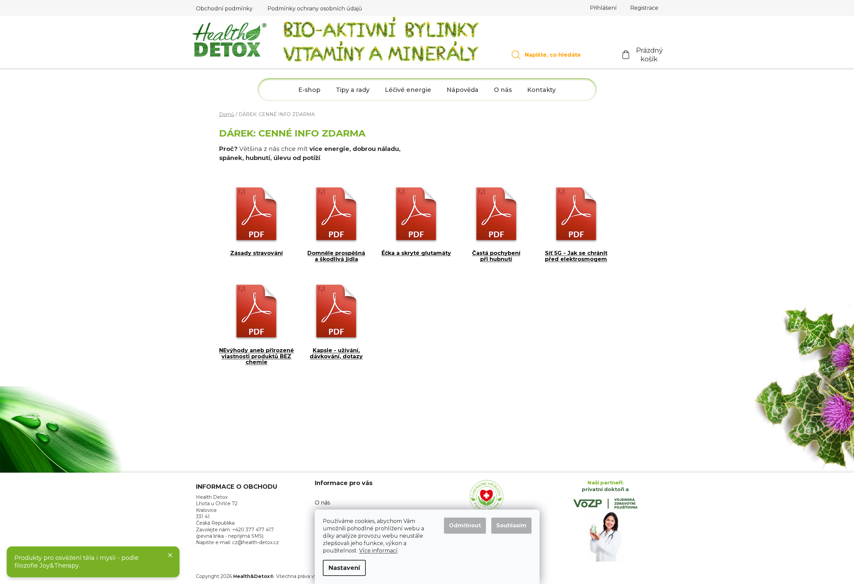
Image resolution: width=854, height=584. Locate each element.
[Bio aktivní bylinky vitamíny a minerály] (381, 42)
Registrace (644, 8)
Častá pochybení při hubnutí (496, 256)
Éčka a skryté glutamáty (416, 253)
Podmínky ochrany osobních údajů (314, 8)
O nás (322, 502)
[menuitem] (309, 90)
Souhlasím (511, 525)
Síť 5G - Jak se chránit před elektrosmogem (576, 256)
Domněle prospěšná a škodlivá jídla (336, 256)
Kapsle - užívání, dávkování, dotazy (336, 353)
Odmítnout (465, 525)
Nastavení (344, 568)
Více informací (378, 550)
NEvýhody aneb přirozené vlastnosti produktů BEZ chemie (256, 356)
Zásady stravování (256, 253)
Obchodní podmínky (224, 8)
